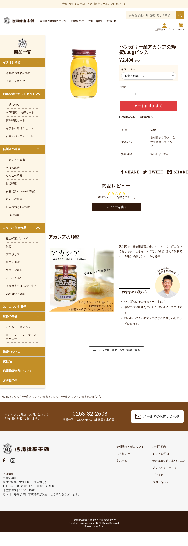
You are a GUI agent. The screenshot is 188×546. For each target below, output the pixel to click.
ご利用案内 (159, 446)
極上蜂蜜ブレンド (17, 238)
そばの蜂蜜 (13, 167)
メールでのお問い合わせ (161, 416)
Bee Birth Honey (16, 293)
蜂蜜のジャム (12, 351)
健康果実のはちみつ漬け (21, 285)
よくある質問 (160, 453)
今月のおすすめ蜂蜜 (18, 73)
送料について (147, 117)
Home (5, 396)
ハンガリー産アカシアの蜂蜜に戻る (119, 350)
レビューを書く (116, 207)
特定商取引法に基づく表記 (168, 460)
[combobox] (155, 15)
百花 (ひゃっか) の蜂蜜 (20, 191)
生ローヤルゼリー (17, 270)
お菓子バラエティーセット (22, 136)
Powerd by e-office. (94, 526)
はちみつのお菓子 (14, 306)
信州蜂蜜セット (15, 120)
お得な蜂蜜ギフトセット (19, 93)
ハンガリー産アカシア (19, 327)
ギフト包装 (128, 69)
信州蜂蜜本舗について (17, 370)
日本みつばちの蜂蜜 (18, 207)
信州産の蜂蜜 (12, 149)
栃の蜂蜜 (11, 183)
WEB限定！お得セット (20, 112)
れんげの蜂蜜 (14, 199)
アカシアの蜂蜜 (15, 159)
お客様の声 (10, 380)
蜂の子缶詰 (13, 262)
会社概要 (157, 474)
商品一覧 (121, 460)
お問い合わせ (160, 482)
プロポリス (13, 254)
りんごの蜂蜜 (14, 175)
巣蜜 (8, 246)
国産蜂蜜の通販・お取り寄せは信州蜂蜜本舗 (94, 520)
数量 (123, 86)
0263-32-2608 (90, 413)
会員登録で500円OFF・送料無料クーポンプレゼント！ (94, 3)
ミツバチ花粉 (14, 277)
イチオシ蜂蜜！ (13, 62)
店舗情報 (8, 473)
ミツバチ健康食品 (14, 227)
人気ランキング (15, 80)
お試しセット (14, 104)
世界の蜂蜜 (10, 316)
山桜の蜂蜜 (13, 214)
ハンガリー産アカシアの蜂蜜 (30, 396)
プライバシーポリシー (166, 467)
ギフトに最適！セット (19, 128)
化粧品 (7, 361)
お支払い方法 (128, 117)
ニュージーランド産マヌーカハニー (22, 336)
